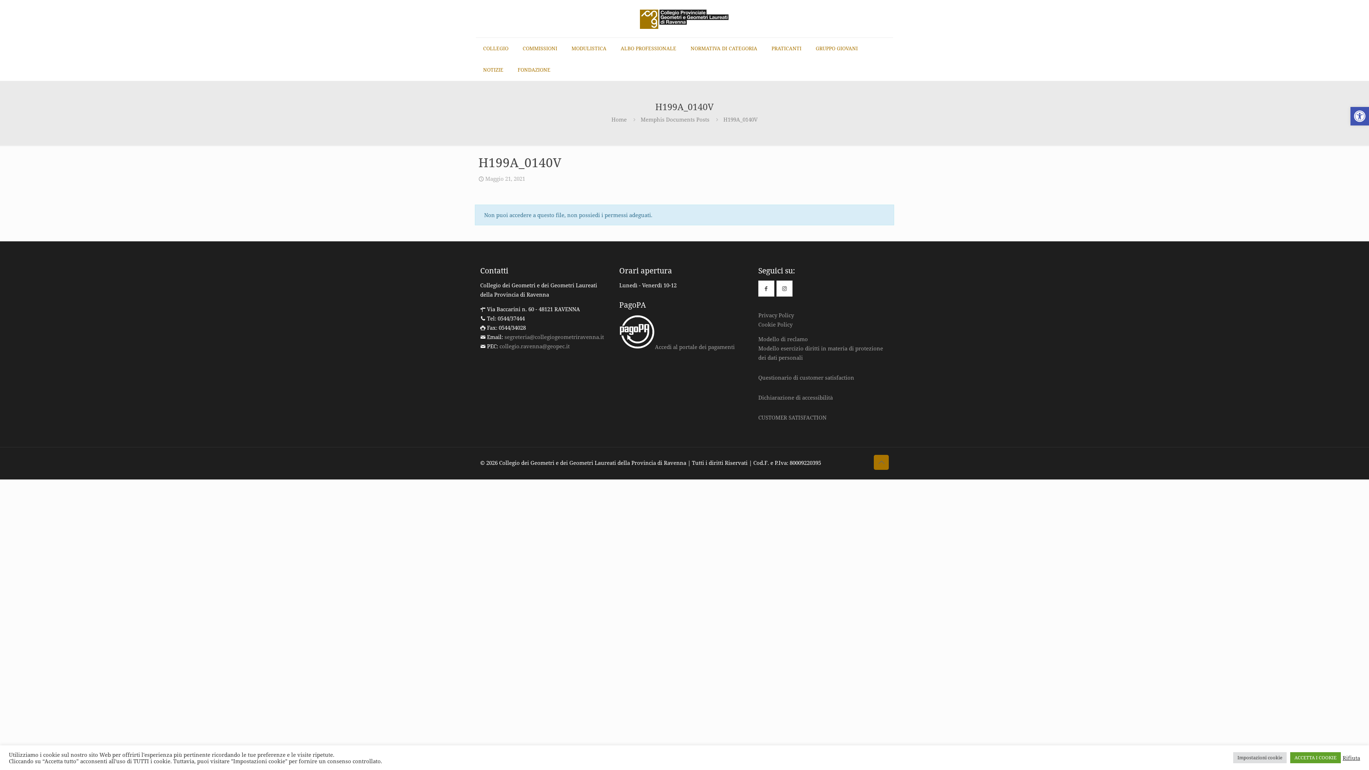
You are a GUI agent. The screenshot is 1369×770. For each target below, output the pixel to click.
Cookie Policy (775, 324)
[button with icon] (766, 289)
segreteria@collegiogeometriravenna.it (554, 336)
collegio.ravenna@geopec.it (534, 346)
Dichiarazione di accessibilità (795, 397)
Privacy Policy (776, 315)
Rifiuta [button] (1351, 758)
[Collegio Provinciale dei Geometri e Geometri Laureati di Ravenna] (684, 18)
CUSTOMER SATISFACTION (792, 417)
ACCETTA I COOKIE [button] (1315, 757)
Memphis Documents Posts (675, 119)
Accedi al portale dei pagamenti (695, 346)
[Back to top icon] (881, 462)
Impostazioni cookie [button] (1259, 757)
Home (619, 119)
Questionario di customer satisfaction (806, 377)
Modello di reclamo (783, 339)
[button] (1359, 116)
